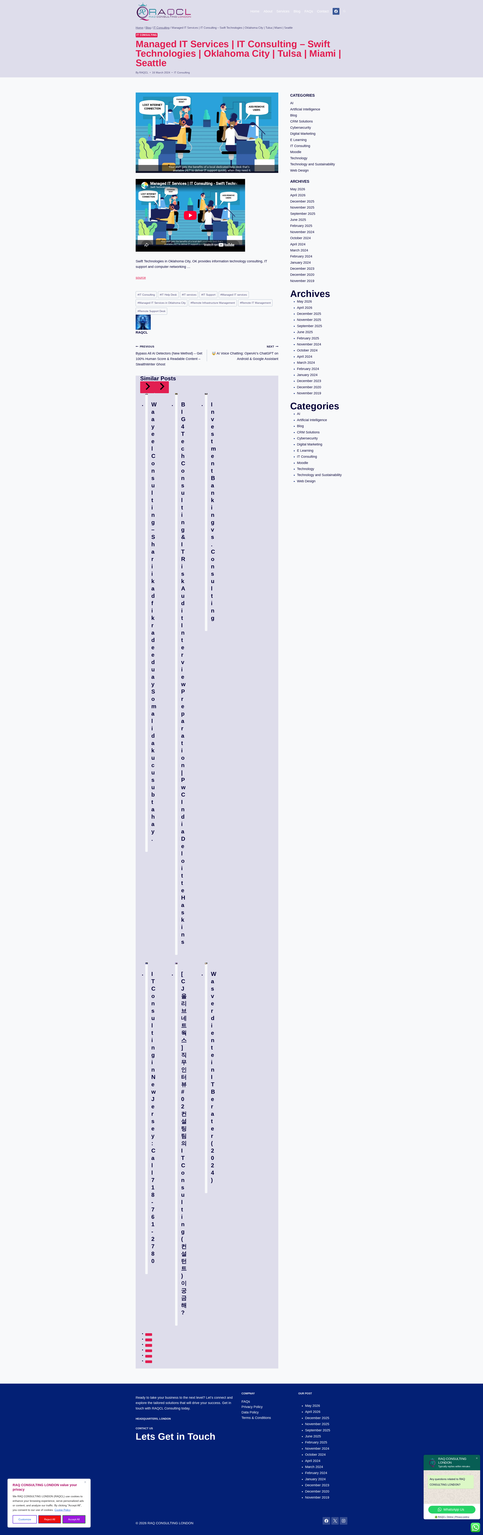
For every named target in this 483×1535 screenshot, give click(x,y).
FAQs (309, 11)
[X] (335, 1521)
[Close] (86, 1482)
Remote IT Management (255, 302)
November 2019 (302, 281)
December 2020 (302, 275)
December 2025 (302, 201)
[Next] (162, 387)
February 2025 (301, 226)
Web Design (299, 170)
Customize (24, 1519)
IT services (189, 294)
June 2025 (298, 220)
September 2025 (302, 214)
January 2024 (300, 262)
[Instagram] (343, 1521)
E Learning (298, 140)
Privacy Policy (252, 1407)
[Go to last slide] (147, 387)
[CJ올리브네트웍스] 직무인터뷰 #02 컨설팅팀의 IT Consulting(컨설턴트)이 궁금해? (184, 1143)
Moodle (295, 152)
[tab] (148, 1334)
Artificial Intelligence (305, 109)
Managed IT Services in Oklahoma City (162, 302)
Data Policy (250, 1412)
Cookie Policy (63, 1509)
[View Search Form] (344, 11)
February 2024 (301, 256)
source (141, 278)
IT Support (208, 294)
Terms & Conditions (256, 1418)
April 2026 (297, 195)
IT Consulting (146, 35)
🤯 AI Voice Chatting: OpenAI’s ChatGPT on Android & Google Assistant (245, 353)
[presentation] (146, 394)
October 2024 (300, 238)
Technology (298, 158)
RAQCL (143, 72)
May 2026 (297, 189)
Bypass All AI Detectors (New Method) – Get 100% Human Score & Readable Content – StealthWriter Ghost (169, 355)
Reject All (49, 1519)
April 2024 (297, 244)
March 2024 (299, 250)
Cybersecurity (300, 127)
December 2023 (302, 268)
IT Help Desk (168, 294)
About (268, 11)
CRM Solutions (301, 121)
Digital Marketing (302, 134)
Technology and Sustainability (312, 164)
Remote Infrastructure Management (213, 302)
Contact (323, 11)
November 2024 (302, 232)
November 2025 (302, 207)
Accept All (74, 1519)
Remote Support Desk (151, 311)
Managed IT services (233, 294)
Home (254, 11)
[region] (49, 1503)
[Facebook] (336, 11)
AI (291, 103)
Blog (297, 11)
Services (282, 11)
